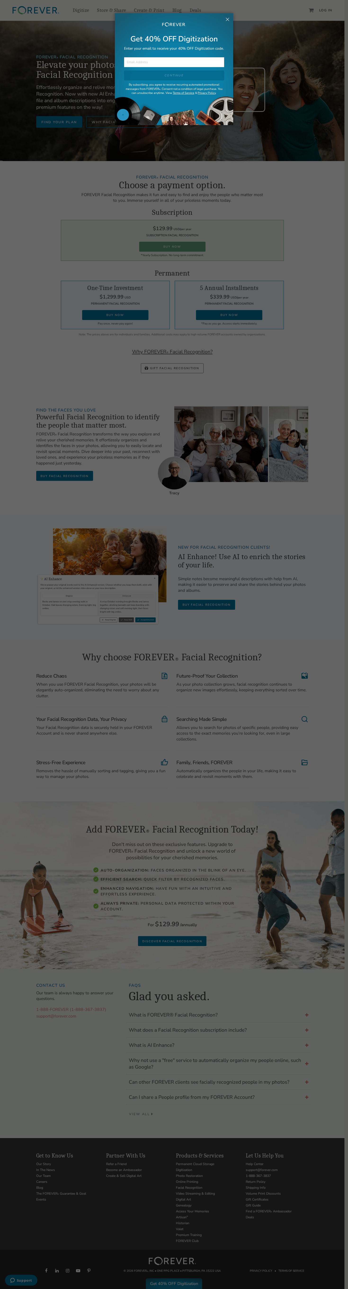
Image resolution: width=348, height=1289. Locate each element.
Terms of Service (183, 93)
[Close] (227, 20)
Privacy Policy (207, 93)
